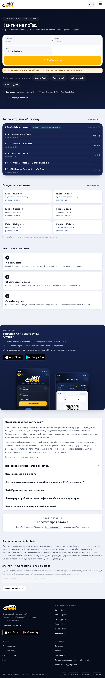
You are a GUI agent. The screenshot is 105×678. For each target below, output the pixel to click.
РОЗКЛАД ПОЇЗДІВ (22, 430)
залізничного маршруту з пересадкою (75, 445)
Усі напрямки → (95, 185)
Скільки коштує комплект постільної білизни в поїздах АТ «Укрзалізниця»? (44, 482)
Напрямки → (60, 633)
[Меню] (100, 4)
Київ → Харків (77, 78)
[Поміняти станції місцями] (52, 40)
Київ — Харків (60, 615)
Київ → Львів (41, 78)
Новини (5, 660)
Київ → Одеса (11, 84)
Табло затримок (9, 646)
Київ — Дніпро (60, 619)
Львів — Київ (60, 624)
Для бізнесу (60, 655)
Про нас (58, 650)
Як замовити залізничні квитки (21, 473)
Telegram (6, 625)
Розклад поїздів (9, 655)
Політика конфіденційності (66, 664)
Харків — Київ (60, 629)
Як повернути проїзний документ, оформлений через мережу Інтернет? (43, 498)
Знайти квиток (54, 60)
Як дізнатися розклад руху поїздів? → (22, 457)
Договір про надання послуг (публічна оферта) (74, 660)
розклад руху (36, 549)
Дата (8, 49)
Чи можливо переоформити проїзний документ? (30, 506)
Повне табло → (95, 119)
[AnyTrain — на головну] (8, 4)
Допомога (59, 646)
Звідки (9, 38)
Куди (57, 38)
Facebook (17, 625)
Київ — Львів (60, 610)
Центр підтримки (53, 527)
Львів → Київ (59, 78)
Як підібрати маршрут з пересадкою (24, 490)
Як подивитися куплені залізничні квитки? (27, 465)
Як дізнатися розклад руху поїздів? (24, 421)
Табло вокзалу (8, 650)
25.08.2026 (15, 51)
